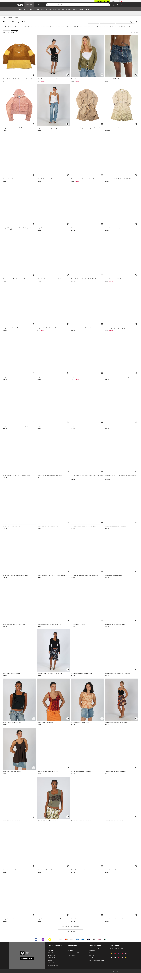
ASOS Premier (51, 955)
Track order (50, 950)
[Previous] (87, 22)
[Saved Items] (117, 4)
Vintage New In (93, 22)
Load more (70, 931)
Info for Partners (92, 957)
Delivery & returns (52, 953)
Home (4, 17)
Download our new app (102, 1)
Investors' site (71, 955)
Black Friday (92, 955)
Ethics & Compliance (53, 965)
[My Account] (113, 4)
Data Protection (51, 962)
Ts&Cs (115, 971)
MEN (38, 5)
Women (10, 17)
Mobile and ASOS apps (94, 948)
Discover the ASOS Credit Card (96, 960)
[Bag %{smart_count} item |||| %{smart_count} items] (122, 4)
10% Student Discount (53, 957)
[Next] (137, 22)
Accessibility (121, 971)
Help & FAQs (115, 1)
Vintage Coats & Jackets (107, 22)
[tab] (20, 9)
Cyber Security (71, 957)
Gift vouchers (92, 950)
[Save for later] (33, 75)
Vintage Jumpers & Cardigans (125, 22)
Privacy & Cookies (109, 971)
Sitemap (50, 960)
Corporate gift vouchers (94, 953)
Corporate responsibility (74, 953)
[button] (111, 953)
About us (70, 948)
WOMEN (29, 5)
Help (49, 948)
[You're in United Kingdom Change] (122, 1)
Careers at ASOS (72, 950)
